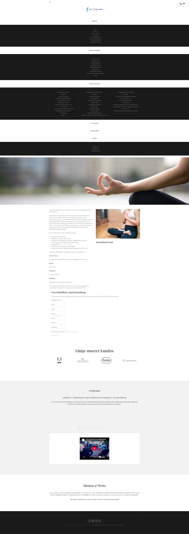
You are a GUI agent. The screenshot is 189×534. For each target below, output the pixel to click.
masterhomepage (97, 525)
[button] (93, 372)
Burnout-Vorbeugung (66, 244)
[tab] (81, 428)
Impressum (105, 525)
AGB (123, 525)
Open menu (94, 14)
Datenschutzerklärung (71, 331)
